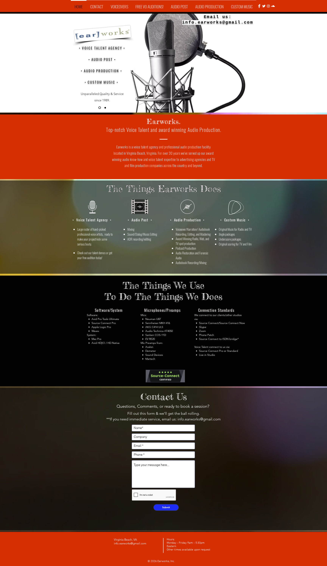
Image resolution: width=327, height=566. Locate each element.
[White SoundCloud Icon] (273, 6)
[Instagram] (268, 6)
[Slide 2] (105, 108)
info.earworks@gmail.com (199, 419)
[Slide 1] (99, 107)
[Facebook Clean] (259, 6)
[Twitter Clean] (264, 6)
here (91, 83)
